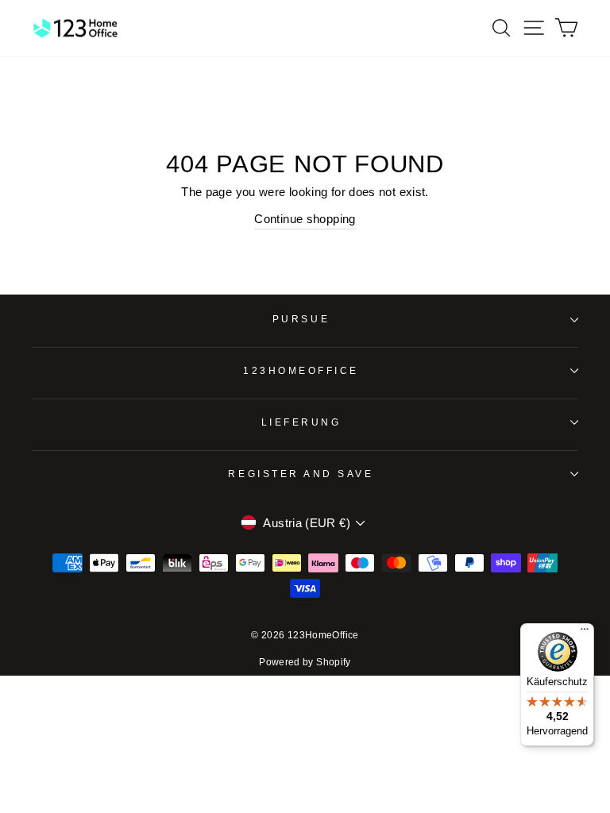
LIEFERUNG (301, 422)
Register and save (300, 473)
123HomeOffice (301, 370)
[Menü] (584, 632)
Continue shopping (304, 219)
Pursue (301, 319)
